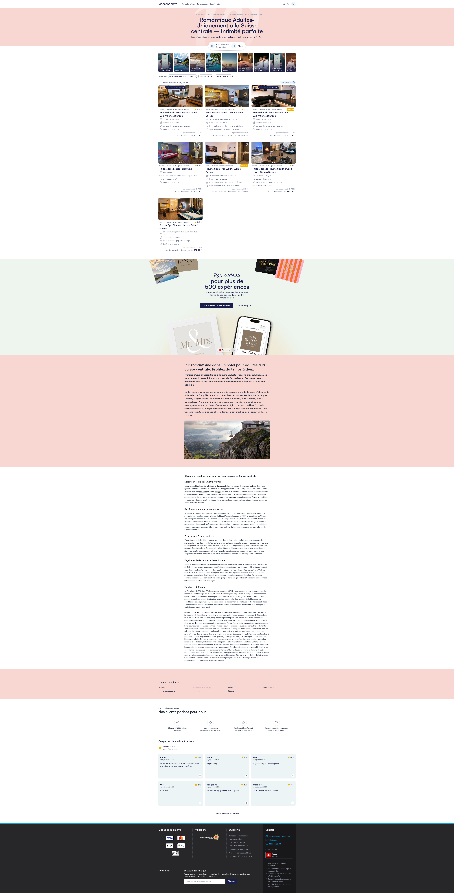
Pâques (231, 691)
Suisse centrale (223, 486)
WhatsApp (272, 840)
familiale (195, 623)
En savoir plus (244, 305)
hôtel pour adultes (220, 612)
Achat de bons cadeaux (238, 836)
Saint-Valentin (268, 687)
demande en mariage (202, 687)
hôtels (201, 494)
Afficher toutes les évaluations (227, 813)
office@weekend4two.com (279, 836)
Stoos (206, 521)
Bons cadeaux (202, 4)
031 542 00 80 (275, 844)
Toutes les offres (188, 4)
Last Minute (215, 4)
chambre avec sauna (167, 691)
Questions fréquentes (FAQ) (240, 856)
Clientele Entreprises (237, 842)
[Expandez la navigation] (224, 4)
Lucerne (187, 486)
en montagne (231, 497)
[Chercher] (293, 4)
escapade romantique (197, 612)
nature (248, 604)
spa (231, 494)
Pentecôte (162, 687)
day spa (196, 691)
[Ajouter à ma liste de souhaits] (199, 88)
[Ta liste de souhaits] (288, 4)
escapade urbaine (209, 551)
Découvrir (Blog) (235, 839)
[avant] (295, 62)
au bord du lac (255, 486)
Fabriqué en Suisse (228, 350)
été (255, 497)
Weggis (218, 491)
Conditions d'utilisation (238, 849)
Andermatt (199, 564)
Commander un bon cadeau (217, 305)
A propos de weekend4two (240, 853)
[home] (167, 4)
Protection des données (238, 845)
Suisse (234, 564)
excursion (203, 491)
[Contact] (284, 4)
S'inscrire (231, 881)
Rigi (188, 513)
